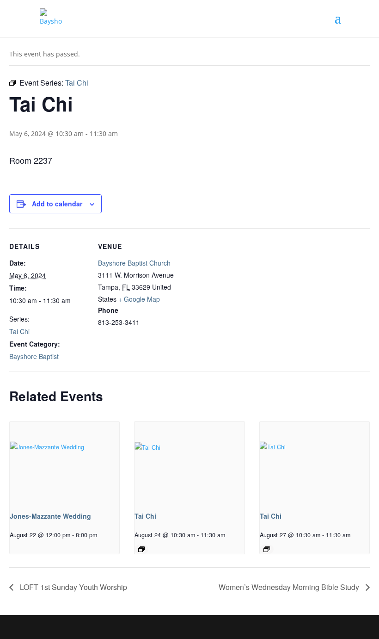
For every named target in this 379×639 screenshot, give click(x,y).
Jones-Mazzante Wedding (50, 516)
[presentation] (64, 463)
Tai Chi (19, 331)
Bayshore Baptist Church (134, 262)
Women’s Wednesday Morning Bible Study (290, 587)
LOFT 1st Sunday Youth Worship (72, 587)
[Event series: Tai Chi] (141, 549)
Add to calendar (57, 203)
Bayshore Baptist (34, 356)
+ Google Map (139, 299)
